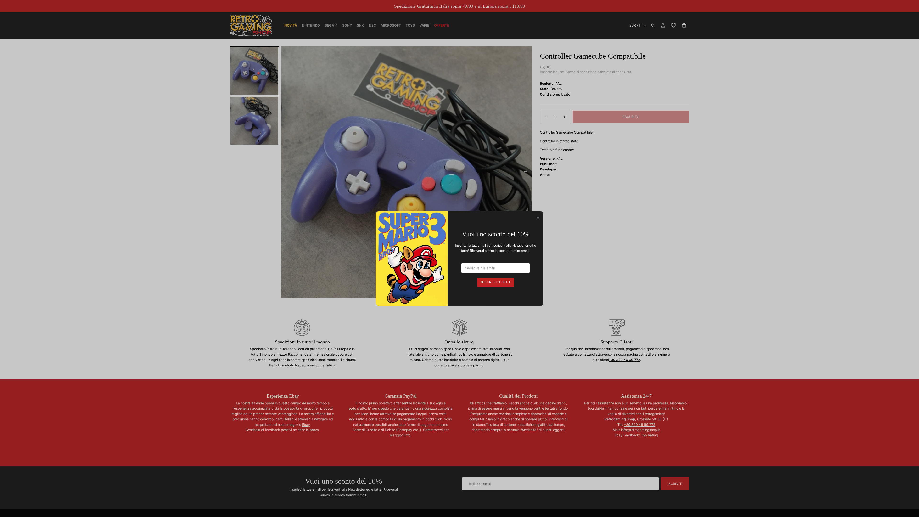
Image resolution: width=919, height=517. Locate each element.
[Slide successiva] (527, 172)
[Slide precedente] (286, 172)
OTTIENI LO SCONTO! (495, 282)
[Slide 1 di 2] (254, 71)
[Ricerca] (653, 25)
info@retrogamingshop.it (640, 430)
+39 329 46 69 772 (624, 360)
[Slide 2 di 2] (254, 121)
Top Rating (649, 435)
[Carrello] (684, 25)
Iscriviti (675, 484)
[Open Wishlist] (673, 25)
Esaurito (631, 117)
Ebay (306, 424)
